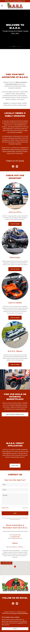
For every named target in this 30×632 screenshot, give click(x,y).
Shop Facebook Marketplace (15, 414)
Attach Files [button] (6, 507)
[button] (3, 5)
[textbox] (15, 484)
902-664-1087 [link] (16, 536)
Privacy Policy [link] (25, 518)
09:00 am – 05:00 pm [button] (17, 547)
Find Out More (15, 223)
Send (15, 513)
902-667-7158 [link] (16, 534)
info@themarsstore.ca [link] (16, 538)
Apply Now (15, 465)
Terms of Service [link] (15, 519)
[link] (15, 5)
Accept (15, 628)
